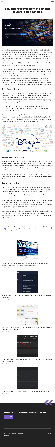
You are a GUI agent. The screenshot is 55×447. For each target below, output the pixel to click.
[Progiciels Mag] (2, 1)
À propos (48, 433)
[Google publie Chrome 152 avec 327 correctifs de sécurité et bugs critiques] (27, 388)
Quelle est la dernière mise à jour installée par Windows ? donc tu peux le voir (16, 229)
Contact (9, 417)
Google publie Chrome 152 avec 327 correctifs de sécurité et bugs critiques (26, 391)
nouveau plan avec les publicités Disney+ (22, 100)
